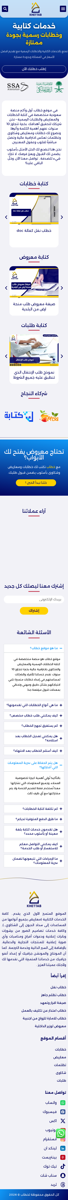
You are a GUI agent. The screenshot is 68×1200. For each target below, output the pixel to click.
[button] (63, 9)
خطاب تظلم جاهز (53, 995)
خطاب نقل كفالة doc (34, 231)
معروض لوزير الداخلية (50, 1026)
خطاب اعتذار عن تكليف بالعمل (43, 1010)
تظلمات (60, 1065)
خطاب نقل (58, 987)
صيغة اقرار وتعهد (53, 1003)
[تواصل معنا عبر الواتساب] (60, 1137)
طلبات (61, 1080)
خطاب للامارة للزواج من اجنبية (44, 1018)
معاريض (59, 1057)
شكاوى (61, 1073)
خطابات (60, 1049)
